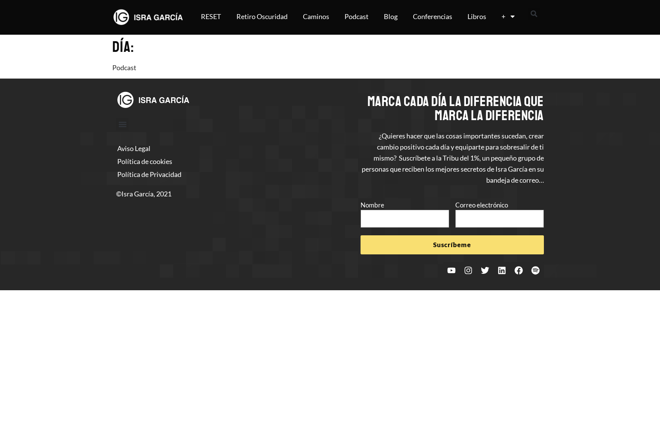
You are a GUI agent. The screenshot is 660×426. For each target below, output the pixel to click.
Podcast (357, 16)
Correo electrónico (481, 205)
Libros (476, 16)
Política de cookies (144, 161)
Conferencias (432, 16)
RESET (211, 16)
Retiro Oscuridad (262, 16)
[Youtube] (451, 270)
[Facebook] (518, 270)
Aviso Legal (133, 148)
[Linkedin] (501, 270)
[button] (534, 14)
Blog (391, 16)
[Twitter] (485, 270)
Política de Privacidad (149, 174)
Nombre (372, 205)
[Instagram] (468, 270)
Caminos (316, 16)
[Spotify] (535, 270)
